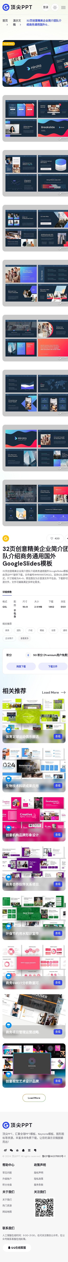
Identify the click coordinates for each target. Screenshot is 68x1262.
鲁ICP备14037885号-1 (53, 1156)
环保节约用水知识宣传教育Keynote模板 (35, 934)
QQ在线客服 (18, 1247)
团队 (19, 630)
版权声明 (38, 1172)
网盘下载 (21, 666)
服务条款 (38, 1184)
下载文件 (52, 666)
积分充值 (7, 1184)
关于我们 (7, 1199)
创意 (53, 630)
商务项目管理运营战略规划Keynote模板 (35, 1032)
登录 (45, 7)
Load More (50, 692)
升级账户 (7, 1178)
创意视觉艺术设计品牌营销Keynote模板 (35, 1081)
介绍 (30, 630)
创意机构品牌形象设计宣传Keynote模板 (35, 835)
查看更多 (25, 638)
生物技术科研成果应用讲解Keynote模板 (35, 786)
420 (57, 538)
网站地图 (7, 1211)
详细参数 (7, 591)
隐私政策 (38, 1178)
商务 (7, 630)
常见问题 (7, 1172)
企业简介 (9, 638)
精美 (42, 630)
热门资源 (7, 1205)
